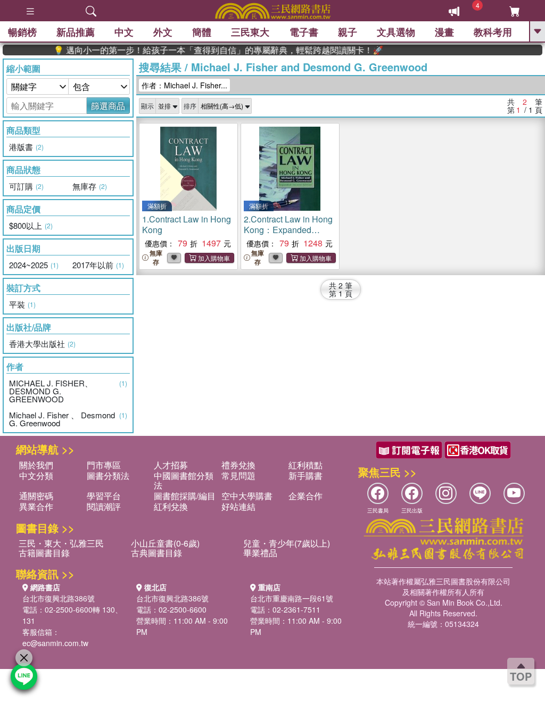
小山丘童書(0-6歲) (165, 543)
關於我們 (36, 465)
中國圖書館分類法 (183, 480)
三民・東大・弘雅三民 (61, 543)
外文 (162, 32)
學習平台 (104, 496)
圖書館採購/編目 (185, 496)
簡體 (201, 32)
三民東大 (250, 32)
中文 (124, 32)
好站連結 (238, 506)
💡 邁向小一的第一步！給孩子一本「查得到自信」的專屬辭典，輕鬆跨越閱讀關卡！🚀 (208, 50)
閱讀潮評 (104, 506)
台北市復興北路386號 (58, 598)
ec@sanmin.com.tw (55, 643)
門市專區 (104, 465)
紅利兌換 (171, 506)
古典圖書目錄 (156, 553)
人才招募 (171, 465)
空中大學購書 (246, 496)
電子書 (304, 32)
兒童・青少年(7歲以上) (286, 543)
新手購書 (305, 475)
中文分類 (36, 475)
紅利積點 (305, 465)
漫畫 (444, 32)
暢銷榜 (22, 32)
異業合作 (36, 506)
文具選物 (396, 32)
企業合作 (305, 496)
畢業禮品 (260, 553)
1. (186, 224)
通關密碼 (36, 496)
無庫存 (156, 258)
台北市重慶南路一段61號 (291, 598)
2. (288, 229)
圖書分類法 (108, 475)
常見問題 (238, 475)
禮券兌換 (238, 465)
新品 (75, 32)
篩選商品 (108, 106)
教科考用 (493, 32)
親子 (347, 32)
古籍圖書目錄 (44, 553)
